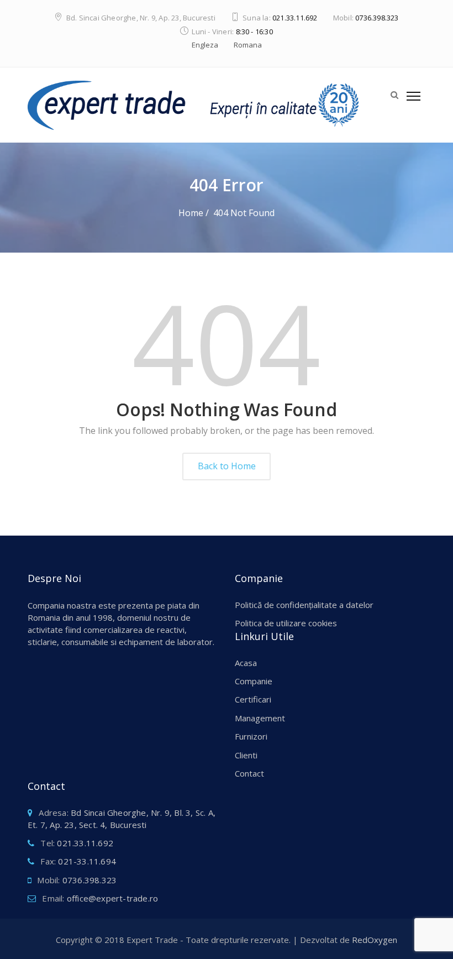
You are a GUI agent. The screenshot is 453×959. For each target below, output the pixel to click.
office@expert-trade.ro (112, 898)
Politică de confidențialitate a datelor (304, 604)
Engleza (205, 45)
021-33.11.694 (87, 861)
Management (260, 718)
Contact (249, 773)
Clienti (246, 755)
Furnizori (251, 736)
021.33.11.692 (295, 18)
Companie (253, 681)
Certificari (253, 699)
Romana (248, 45)
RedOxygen (374, 939)
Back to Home (227, 466)
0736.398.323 (376, 18)
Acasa (246, 662)
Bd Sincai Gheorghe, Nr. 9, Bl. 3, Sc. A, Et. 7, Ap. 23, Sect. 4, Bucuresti (121, 818)
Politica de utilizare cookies (286, 622)
